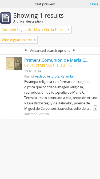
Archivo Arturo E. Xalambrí (54, 76)
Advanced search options (50, 50)
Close (94, 4)
